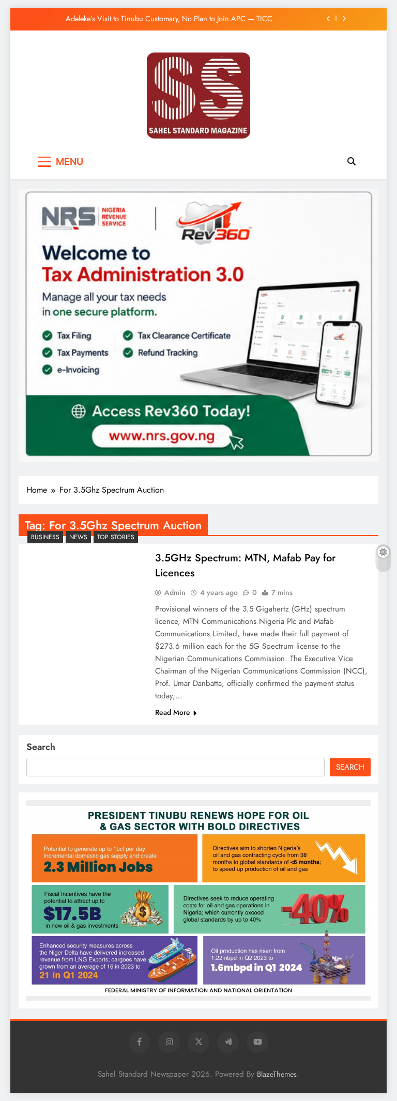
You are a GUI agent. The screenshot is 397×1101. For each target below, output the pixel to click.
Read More (172, 712)
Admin (175, 592)
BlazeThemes (277, 1074)
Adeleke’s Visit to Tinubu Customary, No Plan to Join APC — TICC (169, 18)
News (78, 537)
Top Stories (115, 537)
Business (45, 537)
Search (40, 747)
